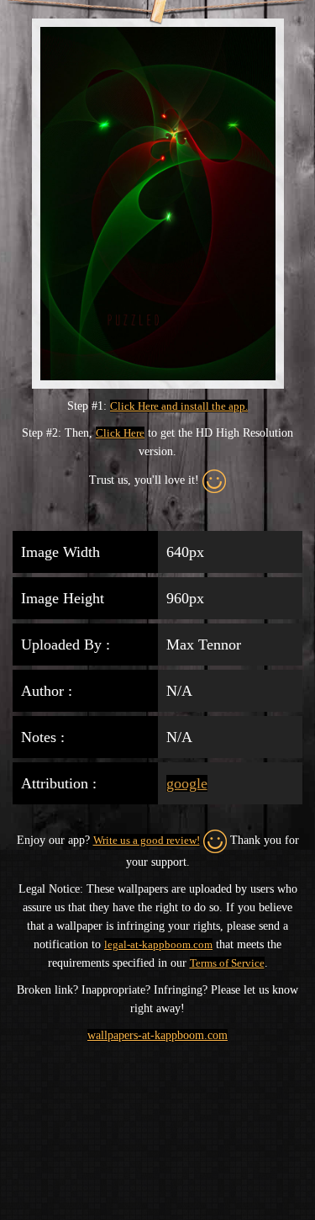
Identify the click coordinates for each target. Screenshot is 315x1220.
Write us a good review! (146, 840)
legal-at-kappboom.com (158, 944)
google (186, 783)
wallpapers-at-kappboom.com (157, 1035)
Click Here (120, 433)
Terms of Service (227, 963)
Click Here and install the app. (179, 406)
